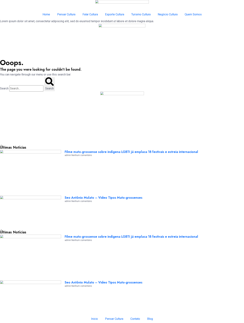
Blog (150, 318)
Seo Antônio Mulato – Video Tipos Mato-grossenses (103, 197)
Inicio (94, 318)
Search (4, 88)
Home (46, 14)
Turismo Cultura (141, 14)
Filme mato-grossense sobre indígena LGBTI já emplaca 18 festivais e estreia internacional (131, 152)
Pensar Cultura (66, 14)
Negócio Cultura (168, 14)
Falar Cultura (90, 14)
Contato (135, 318)
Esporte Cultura (114, 14)
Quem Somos (193, 14)
